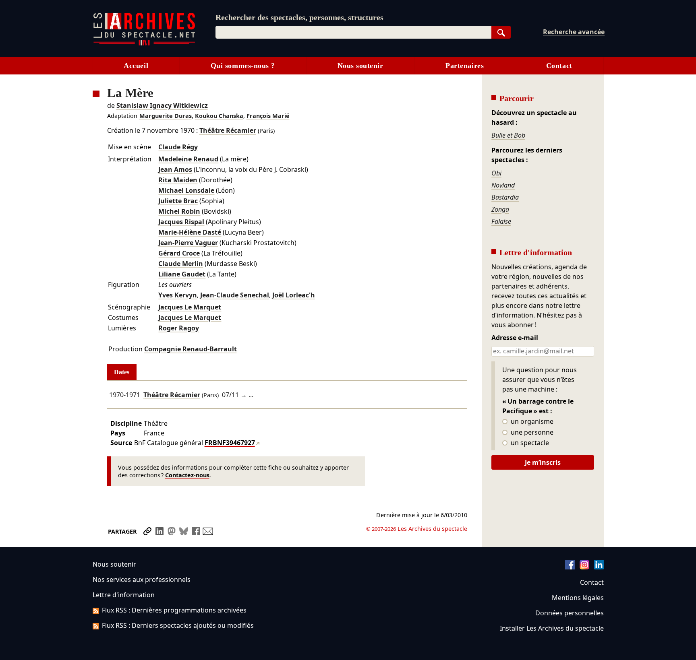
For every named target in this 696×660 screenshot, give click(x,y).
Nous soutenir (360, 66)
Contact (559, 66)
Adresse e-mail (514, 338)
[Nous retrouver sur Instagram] (584, 567)
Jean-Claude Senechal (234, 295)
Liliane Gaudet (181, 274)
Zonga (500, 209)
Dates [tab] (121, 372)
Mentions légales (578, 597)
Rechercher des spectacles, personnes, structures (299, 17)
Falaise (501, 221)
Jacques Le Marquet (189, 307)
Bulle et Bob (508, 135)
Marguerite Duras (165, 116)
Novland (503, 185)
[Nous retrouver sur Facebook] (570, 567)
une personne (531, 432)
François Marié (268, 116)
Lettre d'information (124, 594)
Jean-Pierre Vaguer (188, 242)
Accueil (136, 66)
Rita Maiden (177, 179)
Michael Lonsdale (186, 190)
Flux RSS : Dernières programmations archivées (174, 610)
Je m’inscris (543, 462)
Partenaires (464, 66)
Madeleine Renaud (188, 159)
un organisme (531, 421)
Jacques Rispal (181, 221)
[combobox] (353, 32)
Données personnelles (569, 612)
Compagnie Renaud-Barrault (190, 348)
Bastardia (505, 197)
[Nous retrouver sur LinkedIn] (599, 567)
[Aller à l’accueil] (144, 43)
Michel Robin (179, 211)
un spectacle (529, 443)
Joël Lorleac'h (293, 295)
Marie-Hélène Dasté (189, 232)
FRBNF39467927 (230, 442)
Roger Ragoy (178, 328)
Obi (496, 173)
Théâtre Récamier (227, 130)
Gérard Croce (179, 253)
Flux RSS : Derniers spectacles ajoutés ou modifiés (178, 625)
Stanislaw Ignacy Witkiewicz (162, 105)
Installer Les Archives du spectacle (552, 628)
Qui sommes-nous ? (243, 66)
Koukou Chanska (219, 116)
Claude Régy (178, 146)
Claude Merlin (180, 263)
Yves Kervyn (177, 295)
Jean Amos (175, 169)
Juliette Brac (178, 200)
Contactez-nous (187, 475)
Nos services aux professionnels (142, 579)
